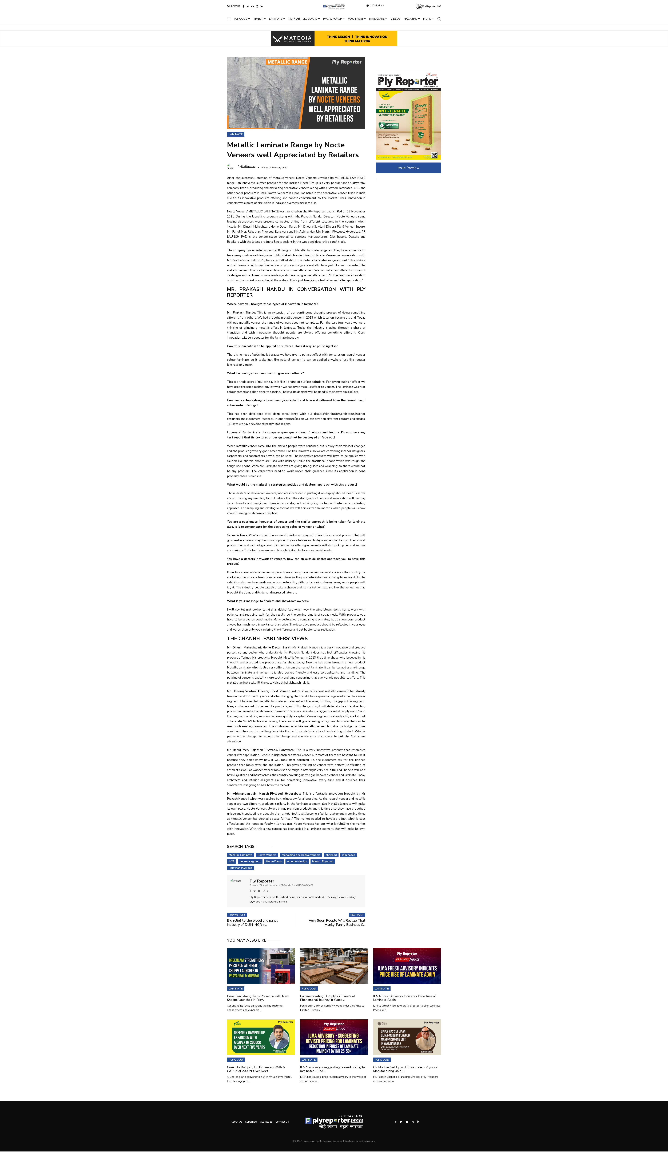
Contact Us (282, 1121)
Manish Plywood (322, 861)
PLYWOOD (309, 989)
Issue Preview (408, 167)
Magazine (410, 19)
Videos (395, 19)
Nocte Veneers (266, 855)
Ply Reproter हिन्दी (431, 6)
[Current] (408, 115)
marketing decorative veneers (301, 855)
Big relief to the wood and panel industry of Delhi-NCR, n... (252, 922)
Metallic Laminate (240, 855)
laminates (348, 855)
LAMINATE (236, 989)
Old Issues (266, 1121)
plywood (331, 855)
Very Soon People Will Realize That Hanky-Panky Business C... (337, 922)
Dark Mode (378, 5)
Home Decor (274, 861)
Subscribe (251, 1121)
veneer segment (250, 861)
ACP (231, 861)
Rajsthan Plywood (240, 868)
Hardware (377, 19)
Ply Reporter (248, 166)
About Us (236, 1121)
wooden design (297, 861)
